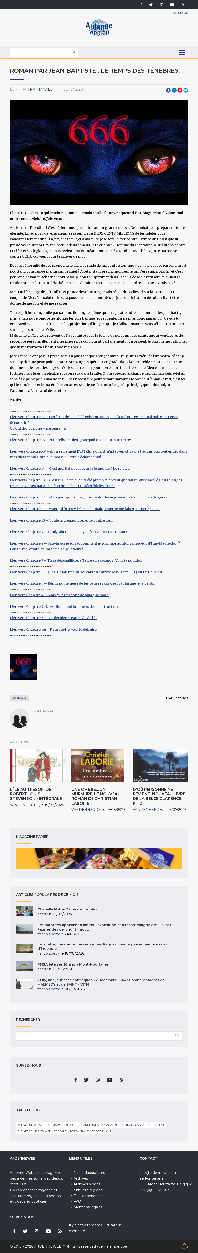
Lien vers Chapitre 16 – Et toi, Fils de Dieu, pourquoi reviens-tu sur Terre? (70, 440)
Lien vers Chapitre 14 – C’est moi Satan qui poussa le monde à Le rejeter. (70, 468)
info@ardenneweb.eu (158, 1172)
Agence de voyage (30, 1125)
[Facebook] (141, 5)
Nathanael (41, 89)
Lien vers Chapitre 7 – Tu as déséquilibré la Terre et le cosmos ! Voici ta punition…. (78, 560)
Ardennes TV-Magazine (101, 1125)
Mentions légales (88, 1207)
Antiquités (72, 1125)
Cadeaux (60, 1131)
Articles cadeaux (135, 1125)
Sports (97, 1131)
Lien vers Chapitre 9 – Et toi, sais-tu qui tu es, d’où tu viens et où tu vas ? (68, 532)
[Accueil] (99, 36)
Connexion (180, 12)
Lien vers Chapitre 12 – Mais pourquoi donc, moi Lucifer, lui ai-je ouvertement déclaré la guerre (89, 497)
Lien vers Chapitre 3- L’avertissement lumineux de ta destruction (64, 606)
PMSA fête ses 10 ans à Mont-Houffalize (72, 964)
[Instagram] (161, 5)
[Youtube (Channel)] (172, 5)
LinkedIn (174, 90)
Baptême (158, 1125)
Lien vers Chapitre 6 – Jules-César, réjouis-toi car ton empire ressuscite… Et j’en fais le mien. (86, 572)
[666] (23, 667)
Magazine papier (99, 858)
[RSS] (183, 5)
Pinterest (179, 90)
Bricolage (43, 1131)
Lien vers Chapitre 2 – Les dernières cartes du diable (53, 618)
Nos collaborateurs (89, 1172)
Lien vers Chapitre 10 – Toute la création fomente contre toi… (61, 520)
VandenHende (24, 805)
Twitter (185, 90)
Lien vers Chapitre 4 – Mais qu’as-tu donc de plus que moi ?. (59, 595)
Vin (108, 1131)
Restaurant (79, 1131)
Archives (81, 1178)
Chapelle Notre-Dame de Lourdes (67, 909)
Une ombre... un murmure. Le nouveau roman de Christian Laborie (95, 796)
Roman (19, 698)
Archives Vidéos (87, 1184)
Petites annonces (88, 1196)
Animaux (54, 1125)
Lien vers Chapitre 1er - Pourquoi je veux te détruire (53, 629)
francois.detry (48, 934)
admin (42, 914)
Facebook (168, 90)
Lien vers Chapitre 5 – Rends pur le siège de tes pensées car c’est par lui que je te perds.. (82, 583)
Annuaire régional (88, 1190)
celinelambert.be (113, 1246)
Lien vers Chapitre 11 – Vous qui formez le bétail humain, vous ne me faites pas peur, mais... (85, 509)
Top (184, 1247)
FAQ (77, 1201)
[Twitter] (151, 5)
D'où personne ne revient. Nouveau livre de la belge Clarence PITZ (159, 796)
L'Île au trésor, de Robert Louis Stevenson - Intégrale (36, 794)
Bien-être (24, 1131)
